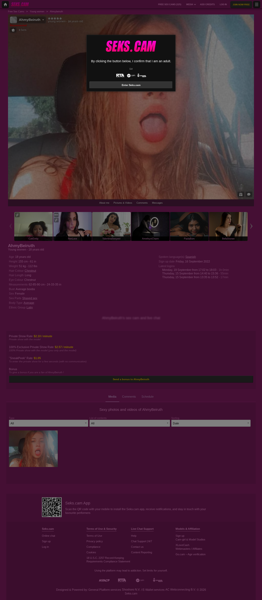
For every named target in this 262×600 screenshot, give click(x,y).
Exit (131, 69)
